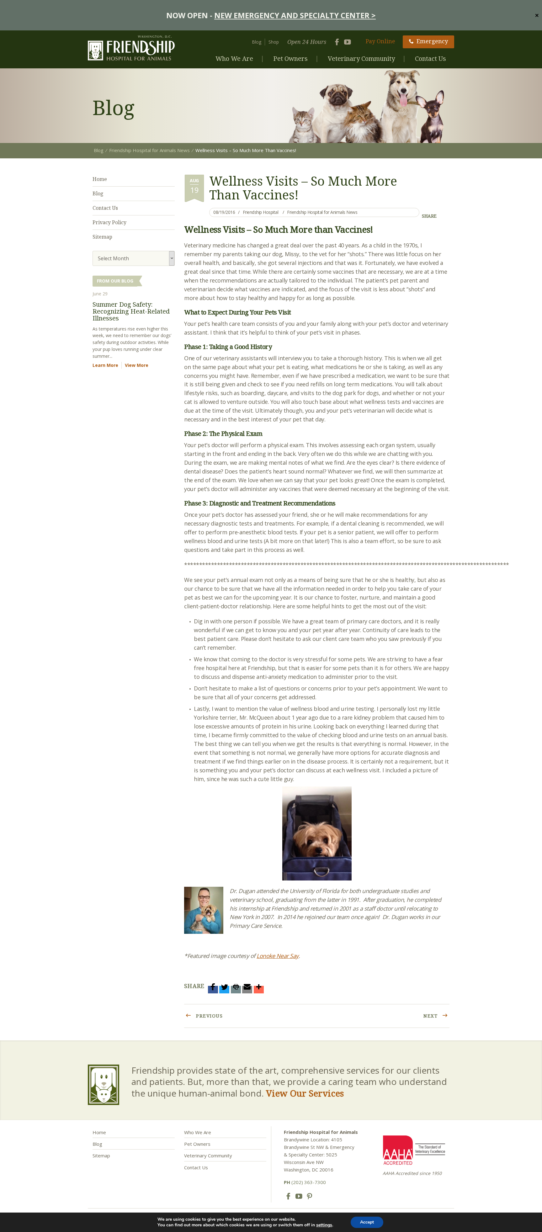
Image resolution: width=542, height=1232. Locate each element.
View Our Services (305, 1093)
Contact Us (430, 58)
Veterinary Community (361, 58)
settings (324, 1225)
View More (136, 365)
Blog (256, 42)
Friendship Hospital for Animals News (322, 212)
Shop (273, 42)
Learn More (105, 365)
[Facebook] (213, 989)
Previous (208, 1016)
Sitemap (102, 236)
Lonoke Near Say (278, 956)
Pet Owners (290, 58)
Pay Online (380, 41)
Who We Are (234, 58)
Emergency (432, 41)
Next (431, 1016)
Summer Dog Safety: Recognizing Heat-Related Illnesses (131, 311)
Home (100, 179)
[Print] (236, 989)
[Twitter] (224, 989)
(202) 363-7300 (305, 1182)
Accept (367, 1222)
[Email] (247, 989)
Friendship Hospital (261, 212)
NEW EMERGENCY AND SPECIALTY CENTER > (295, 15)
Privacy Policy (109, 222)
